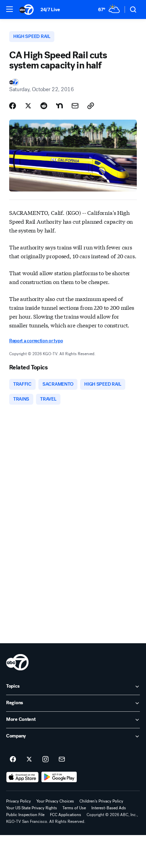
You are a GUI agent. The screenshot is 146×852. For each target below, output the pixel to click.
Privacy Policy (18, 801)
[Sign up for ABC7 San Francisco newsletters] (62, 759)
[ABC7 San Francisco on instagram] (45, 759)
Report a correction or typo (36, 341)
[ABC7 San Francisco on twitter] (29, 759)
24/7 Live (50, 9)
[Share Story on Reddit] (44, 105)
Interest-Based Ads (108, 808)
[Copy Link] (90, 105)
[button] (9, 9)
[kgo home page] (17, 662)
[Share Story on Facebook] (12, 105)
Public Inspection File (25, 815)
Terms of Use (74, 808)
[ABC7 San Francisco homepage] (26, 9)
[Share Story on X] (28, 105)
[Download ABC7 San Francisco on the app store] (22, 777)
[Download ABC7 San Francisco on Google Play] (59, 777)
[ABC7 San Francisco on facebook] (13, 759)
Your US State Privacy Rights (31, 808)
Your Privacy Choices (55, 801)
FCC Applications (65, 815)
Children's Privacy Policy (101, 801)
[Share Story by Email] (75, 105)
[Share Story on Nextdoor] (59, 105)
